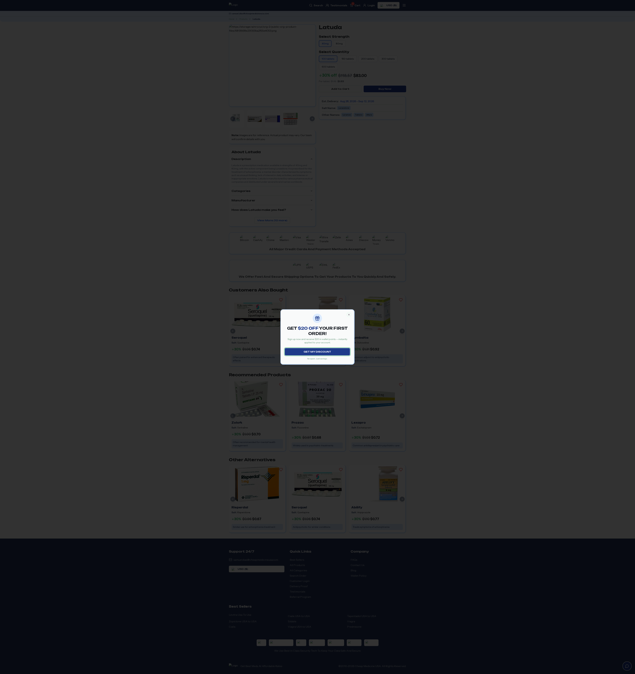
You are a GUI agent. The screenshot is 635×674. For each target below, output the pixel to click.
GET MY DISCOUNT (317, 351)
